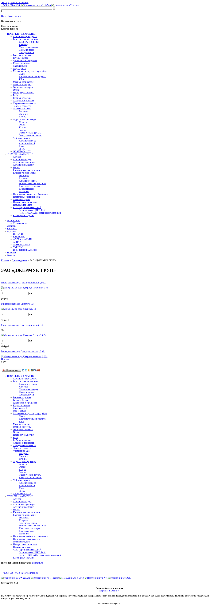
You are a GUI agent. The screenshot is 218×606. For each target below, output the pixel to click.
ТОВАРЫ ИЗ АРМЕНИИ (20, 154)
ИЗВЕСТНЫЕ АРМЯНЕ (25, 250)
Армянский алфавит (23, 164)
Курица (23, 116)
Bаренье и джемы (22, 55)
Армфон (17, 156)
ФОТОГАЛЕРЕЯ (21, 244)
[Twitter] (26, 370)
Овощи (22, 124)
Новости (11, 252)
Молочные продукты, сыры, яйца (30, 71)
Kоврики (23, 178)
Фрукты (23, 122)
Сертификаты (20, 223)
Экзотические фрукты (30, 132)
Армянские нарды (22, 159)
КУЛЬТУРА (19, 236)
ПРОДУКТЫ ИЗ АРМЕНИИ (21, 34)
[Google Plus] (38, 370)
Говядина (23, 111)
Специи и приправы (23, 100)
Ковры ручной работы (24, 172)
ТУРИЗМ (18, 247)
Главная (5, 260)
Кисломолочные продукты (32, 76)
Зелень (22, 130)
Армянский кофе (27, 140)
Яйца (21, 79)
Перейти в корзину (109, 590)
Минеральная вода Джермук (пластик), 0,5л (23, 282)
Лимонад (23, 44)
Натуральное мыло (22, 205)
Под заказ (6, 359)
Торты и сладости (22, 106)
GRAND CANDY (22, 151)
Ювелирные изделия (23, 215)
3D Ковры (24, 175)
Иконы (16, 167)
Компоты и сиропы (29, 42)
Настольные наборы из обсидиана (30, 194)
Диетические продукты (25, 60)
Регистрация (14, 16)
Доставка (11, 226)
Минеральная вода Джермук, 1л (17, 304)
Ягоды (22, 127)
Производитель (19, 260)
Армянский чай (27, 143)
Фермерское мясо (22, 108)
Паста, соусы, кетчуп (23, 92)
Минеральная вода (28, 47)
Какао (22, 146)
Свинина (23, 114)
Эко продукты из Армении (14, 2)
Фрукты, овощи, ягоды (24, 119)
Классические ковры (29, 186)
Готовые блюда (20, 58)
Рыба (15, 95)
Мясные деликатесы (23, 82)
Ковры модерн (26, 189)
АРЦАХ (17, 242)
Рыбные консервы (22, 98)
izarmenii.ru (37, 562)
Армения (11, 231)
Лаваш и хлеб (20, 66)
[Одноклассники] (29, 370)
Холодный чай (26, 52)
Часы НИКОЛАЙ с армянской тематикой (40, 213)
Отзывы (11, 255)
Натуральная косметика (25, 202)
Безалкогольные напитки (25, 39)
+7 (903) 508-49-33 (10, 5)
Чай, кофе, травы (21, 138)
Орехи (16, 90)
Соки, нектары (26, 50)
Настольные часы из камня (26, 197)
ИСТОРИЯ (18, 234)
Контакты (12, 228)
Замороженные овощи (30, 135)
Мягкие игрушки (21, 199)
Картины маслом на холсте (26, 170)
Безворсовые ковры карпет (32, 183)
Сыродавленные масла (24, 103)
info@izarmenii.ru (29, 573)
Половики (24, 191)
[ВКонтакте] (23, 370)
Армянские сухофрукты (25, 36)
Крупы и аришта (21, 63)
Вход (3, 16)
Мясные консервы (22, 84)
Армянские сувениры (24, 162)
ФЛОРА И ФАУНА (23, 239)
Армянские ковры (28, 180)
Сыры (22, 74)
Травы (22, 148)
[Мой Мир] (32, 370)
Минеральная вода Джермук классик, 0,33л (23, 351)
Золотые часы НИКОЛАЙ (32, 210)
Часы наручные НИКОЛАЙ (27, 207)
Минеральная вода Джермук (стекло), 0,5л (22, 325)
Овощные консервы (23, 87)
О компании (13, 220)
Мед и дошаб (19, 68)
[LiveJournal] (35, 370)
